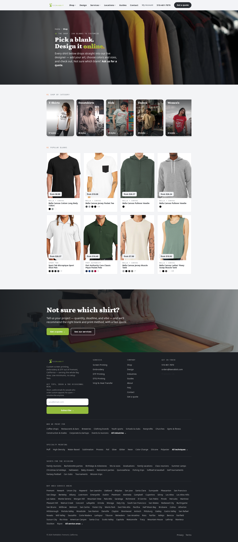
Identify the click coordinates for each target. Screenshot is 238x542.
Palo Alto (108, 498)
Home (57, 29)
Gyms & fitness (174, 428)
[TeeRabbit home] (56, 5)
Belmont (73, 507)
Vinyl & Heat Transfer (103, 383)
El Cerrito (142, 498)
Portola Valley (67, 511)
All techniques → (180, 449)
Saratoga (119, 498)
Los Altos (170, 494)
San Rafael (184, 511)
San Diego (51, 494)
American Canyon (78, 519)
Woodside (81, 511)
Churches (160, 428)
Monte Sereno (64, 498)
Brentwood (126, 511)
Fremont (50, 490)
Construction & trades (57, 433)
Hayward (83, 490)
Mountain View (94, 498)
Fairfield (180, 515)
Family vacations (144, 466)
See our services (82, 331)
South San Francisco (136, 503)
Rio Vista (63, 519)
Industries (132, 373)
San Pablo (153, 498)
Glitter (122, 449)
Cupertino (150, 494)
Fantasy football (54, 474)
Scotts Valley (107, 519)
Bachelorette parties (73, 466)
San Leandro (96, 490)
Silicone (154, 449)
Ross (144, 515)
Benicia (170, 515)
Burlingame (182, 503)
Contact (134, 5)
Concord (80, 503)
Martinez (184, 498)
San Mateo (154, 503)
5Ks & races (115, 466)
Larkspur (98, 515)
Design (83, 5)
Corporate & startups (79, 433)
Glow (114, 449)
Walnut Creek (67, 503)
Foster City (97, 507)
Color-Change (142, 449)
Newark (60, 490)
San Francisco (180, 490)
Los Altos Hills (183, 494)
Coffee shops (53, 428)
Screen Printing (100, 364)
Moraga (110, 503)
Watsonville (132, 519)
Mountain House (155, 519)
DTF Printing (99, 373)
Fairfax (152, 515)
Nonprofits (148, 428)
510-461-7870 (164, 5)
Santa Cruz (94, 519)
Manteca (179, 519)
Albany (72, 494)
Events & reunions (100, 433)
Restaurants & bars (70, 428)
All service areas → (74, 523)
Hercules (173, 498)
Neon (130, 449)
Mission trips (96, 474)
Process (99, 449)
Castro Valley (170, 511)
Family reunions (54, 466)
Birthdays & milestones (96, 466)
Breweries (86, 428)
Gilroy (160, 494)
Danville (105, 511)
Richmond (130, 498)
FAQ (129, 387)
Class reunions (162, 466)
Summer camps (179, 466)
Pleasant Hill (52, 503)
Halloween (74, 470)
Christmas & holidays (56, 470)
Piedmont (116, 494)
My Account (147, 5)
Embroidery (98, 369)
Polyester (165, 449)
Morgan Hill (79, 498)
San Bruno (51, 507)
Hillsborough (53, 511)
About (130, 383)
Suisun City (52, 519)
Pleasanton (166, 490)
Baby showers (87, 470)
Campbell (138, 494)
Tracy (142, 519)
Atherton (182, 507)
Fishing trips (138, 470)
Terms (188, 534)
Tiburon (109, 515)
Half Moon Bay (149, 507)
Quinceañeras (123, 470)
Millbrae (63, 507)
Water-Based (74, 449)
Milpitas (118, 490)
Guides (122, 5)
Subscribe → (67, 410)
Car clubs (68, 474)
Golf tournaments (175, 470)
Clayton (115, 511)
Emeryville (95, 494)
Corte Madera (85, 515)
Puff (48, 449)
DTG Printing (99, 378)
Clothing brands (101, 428)
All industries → (118, 433)
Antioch (137, 511)
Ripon (60, 523)
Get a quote (183, 5)
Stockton (50, 523)
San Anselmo (133, 515)
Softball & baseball (155, 470)
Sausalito (72, 515)
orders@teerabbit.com (172, 369)
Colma (173, 507)
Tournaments (81, 474)
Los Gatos (51, 498)
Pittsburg (148, 511)
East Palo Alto (124, 507)
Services (94, 5)
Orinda (101, 503)
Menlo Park (110, 507)
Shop (71, 5)
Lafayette (90, 503)
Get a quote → (57, 331)
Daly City (121, 503)
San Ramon (93, 511)
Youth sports (117, 428)
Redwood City (167, 503)
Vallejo (161, 515)
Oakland (108, 490)
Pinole (164, 498)
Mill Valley (60, 515)
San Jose (129, 490)
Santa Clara (140, 490)
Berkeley (63, 494)
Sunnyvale (153, 490)
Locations (109, 5)
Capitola (120, 519)
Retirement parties (105, 470)
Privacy (180, 534)
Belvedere (120, 515)
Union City (71, 490)
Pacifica (136, 507)
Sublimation (88, 449)
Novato (50, 515)
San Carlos (85, 507)
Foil (107, 449)
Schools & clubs (133, 428)
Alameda (127, 494)
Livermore (83, 494)
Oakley (158, 511)
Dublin (106, 494)
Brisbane (163, 507)
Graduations (129, 466)
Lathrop (169, 519)
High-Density (59, 449)
